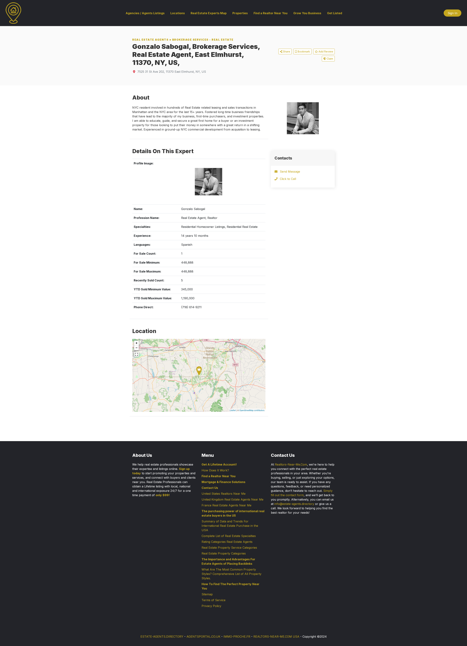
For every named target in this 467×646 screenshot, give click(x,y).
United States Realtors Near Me (224, 493)
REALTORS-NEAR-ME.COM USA (276, 636)
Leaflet (233, 410)
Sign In (452, 13)
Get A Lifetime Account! (219, 464)
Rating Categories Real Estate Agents (227, 542)
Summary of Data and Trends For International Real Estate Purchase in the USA (230, 525)
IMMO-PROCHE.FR (236, 636)
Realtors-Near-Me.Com (291, 464)
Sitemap (207, 594)
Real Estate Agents (150, 39)
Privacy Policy (211, 606)
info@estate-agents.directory (294, 504)
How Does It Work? (215, 470)
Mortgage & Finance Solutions (223, 482)
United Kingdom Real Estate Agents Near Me (232, 499)
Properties (240, 13)
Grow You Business (307, 13)
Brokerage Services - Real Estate (203, 39)
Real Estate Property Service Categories (229, 547)
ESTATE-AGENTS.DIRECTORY (161, 636)
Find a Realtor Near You (270, 13)
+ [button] (137, 343)
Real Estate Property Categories (224, 553)
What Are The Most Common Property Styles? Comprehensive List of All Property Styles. (231, 574)
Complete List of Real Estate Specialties (229, 536)
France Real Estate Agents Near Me (226, 505)
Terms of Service (213, 600)
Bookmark (303, 51)
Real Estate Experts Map (209, 13)
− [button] (137, 348)
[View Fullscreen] (136, 354)
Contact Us (210, 488)
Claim (329, 58)
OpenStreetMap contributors (252, 410)
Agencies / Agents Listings (145, 13)
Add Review (325, 51)
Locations (177, 13)
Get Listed (334, 13)
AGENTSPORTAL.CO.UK (203, 636)
